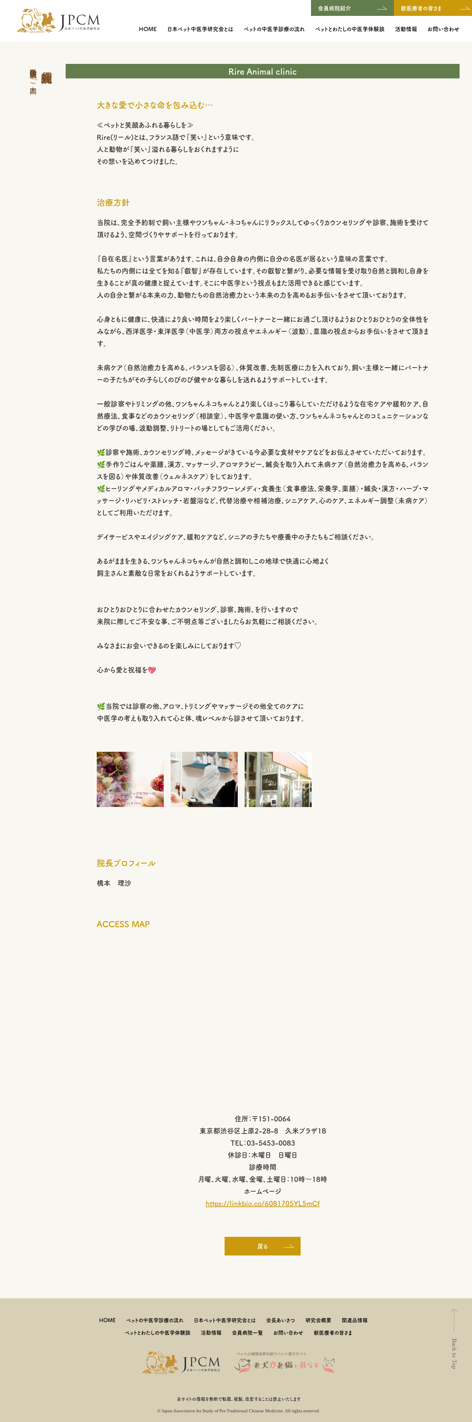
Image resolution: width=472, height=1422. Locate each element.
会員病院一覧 (247, 1332)
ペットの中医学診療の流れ (274, 28)
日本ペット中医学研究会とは (200, 28)
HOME (148, 28)
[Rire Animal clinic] (130, 778)
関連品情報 (355, 1320)
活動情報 (406, 28)
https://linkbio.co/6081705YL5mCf (263, 1203)
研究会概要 (318, 1320)
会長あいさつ (280, 1320)
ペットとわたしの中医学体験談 (350, 28)
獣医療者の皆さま (333, 1332)
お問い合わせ (443, 28)
